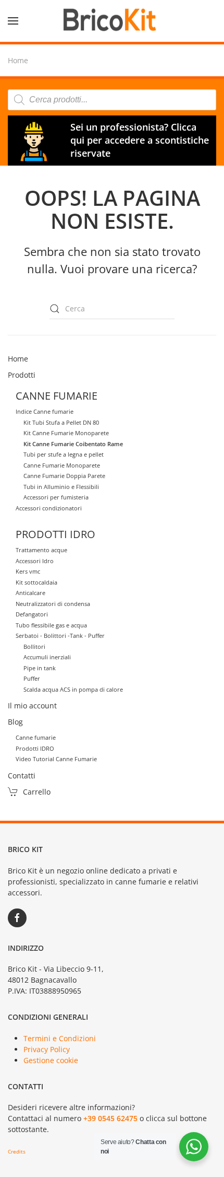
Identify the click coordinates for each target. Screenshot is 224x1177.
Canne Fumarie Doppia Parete (64, 476)
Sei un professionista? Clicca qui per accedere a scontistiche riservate (139, 140)
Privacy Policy (46, 1049)
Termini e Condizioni (59, 1038)
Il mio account (32, 705)
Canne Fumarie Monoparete (61, 465)
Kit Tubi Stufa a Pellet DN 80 (61, 422)
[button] (13, 21)
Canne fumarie (36, 737)
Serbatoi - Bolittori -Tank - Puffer (60, 635)
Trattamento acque (41, 550)
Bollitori (34, 646)
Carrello (37, 792)
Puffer (31, 678)
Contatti (21, 775)
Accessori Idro (35, 561)
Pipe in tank (39, 668)
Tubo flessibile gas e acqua (51, 625)
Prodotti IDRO (35, 748)
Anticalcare (30, 593)
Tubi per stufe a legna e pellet (63, 454)
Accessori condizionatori (49, 508)
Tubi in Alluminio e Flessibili (61, 487)
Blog (15, 722)
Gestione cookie (50, 1060)
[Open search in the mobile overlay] (112, 99)
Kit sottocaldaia (36, 582)
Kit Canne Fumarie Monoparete (66, 433)
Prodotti (21, 375)
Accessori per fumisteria (56, 497)
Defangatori (32, 614)
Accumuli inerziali (47, 657)
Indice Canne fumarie (44, 411)
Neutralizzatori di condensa (53, 604)
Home (18, 359)
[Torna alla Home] (112, 21)
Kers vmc (28, 571)
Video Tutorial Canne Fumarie (56, 759)
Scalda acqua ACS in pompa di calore (73, 689)
